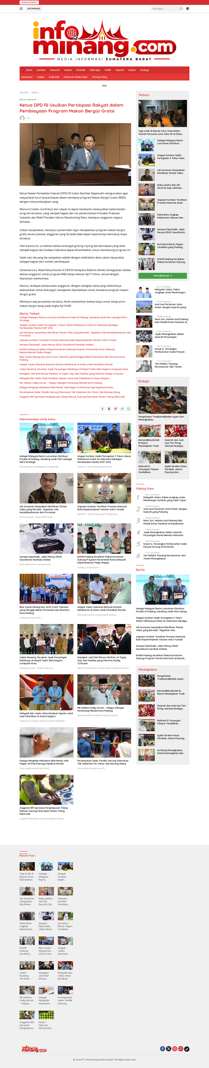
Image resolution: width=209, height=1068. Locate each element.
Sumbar (41, 70)
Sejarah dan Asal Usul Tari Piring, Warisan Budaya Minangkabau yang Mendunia (175, 443)
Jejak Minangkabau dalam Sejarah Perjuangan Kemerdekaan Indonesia (169, 335)
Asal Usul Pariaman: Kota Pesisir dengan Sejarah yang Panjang (170, 306)
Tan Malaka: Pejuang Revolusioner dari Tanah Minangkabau (168, 365)
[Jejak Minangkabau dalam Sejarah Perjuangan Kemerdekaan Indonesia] (144, 336)
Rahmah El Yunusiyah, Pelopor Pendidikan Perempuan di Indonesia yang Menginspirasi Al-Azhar (148, 469)
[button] (181, 8)
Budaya (145, 70)
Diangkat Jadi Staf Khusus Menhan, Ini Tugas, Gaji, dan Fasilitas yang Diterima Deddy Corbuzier (72, 373)
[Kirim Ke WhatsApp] (128, 408)
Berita (23, 99)
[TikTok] (186, 1049)
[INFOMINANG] (104, 39)
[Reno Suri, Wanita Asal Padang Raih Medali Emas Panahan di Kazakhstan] (144, 321)
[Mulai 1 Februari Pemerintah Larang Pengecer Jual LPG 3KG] (46, 1015)
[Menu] (22, 8)
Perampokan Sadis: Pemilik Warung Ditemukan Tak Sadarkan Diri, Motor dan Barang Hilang (70, 392)
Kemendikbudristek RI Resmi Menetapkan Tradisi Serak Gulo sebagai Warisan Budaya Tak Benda (149, 443)
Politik (108, 70)
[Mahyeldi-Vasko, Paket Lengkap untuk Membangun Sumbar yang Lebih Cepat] (144, 292)
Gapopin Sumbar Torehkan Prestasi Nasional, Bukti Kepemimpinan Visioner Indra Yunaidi (68, 340)
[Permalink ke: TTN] (22, 118)
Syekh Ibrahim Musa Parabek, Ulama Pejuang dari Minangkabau (176, 469)
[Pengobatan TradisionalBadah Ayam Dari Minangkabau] (162, 400)
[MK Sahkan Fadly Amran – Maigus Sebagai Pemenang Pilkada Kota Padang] (104, 689)
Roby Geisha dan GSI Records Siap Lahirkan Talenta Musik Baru (169, 186)
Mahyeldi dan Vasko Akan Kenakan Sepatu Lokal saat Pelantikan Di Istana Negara (65, 378)
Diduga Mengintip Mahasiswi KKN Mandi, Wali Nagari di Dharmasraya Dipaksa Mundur (67, 387)
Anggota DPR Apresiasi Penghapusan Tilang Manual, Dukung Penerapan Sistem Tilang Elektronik (72, 396)
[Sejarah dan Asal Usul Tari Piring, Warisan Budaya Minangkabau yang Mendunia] (176, 431)
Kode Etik (54, 77)
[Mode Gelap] (187, 8)
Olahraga (95, 70)
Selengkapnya (161, 275)
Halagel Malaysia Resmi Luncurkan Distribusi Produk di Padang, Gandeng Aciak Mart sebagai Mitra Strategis (73, 319)
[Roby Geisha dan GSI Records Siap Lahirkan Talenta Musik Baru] (146, 190)
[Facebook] (162, 1049)
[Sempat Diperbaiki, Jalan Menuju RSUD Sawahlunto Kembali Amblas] (46, 538)
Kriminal (80, 70)
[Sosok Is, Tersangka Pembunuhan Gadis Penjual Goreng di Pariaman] (144, 351)
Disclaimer (27, 77)
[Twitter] (168, 1049)
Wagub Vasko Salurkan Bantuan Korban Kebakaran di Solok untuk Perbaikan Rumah (66, 364)
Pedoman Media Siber (76, 77)
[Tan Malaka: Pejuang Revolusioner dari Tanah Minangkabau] (144, 366)
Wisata (68, 70)
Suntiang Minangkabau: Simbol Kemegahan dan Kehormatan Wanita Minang (170, 752)
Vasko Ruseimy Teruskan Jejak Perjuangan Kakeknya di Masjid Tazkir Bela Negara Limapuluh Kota (74, 369)
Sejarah (120, 70)
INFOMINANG (34, 8)
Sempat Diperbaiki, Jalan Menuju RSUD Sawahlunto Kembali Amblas (57, 344)
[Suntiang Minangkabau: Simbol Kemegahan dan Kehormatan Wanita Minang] (146, 755)
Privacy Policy (99, 77)
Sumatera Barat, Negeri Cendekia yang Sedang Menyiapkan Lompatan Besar (170, 246)
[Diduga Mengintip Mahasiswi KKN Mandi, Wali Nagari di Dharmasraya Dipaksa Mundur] (46, 742)
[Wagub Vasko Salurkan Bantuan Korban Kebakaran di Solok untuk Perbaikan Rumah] (104, 589)
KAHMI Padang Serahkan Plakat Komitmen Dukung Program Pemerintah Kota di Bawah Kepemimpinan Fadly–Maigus (67, 351)
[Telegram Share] (122, 408)
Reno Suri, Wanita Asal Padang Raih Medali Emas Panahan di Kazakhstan (171, 321)
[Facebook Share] (102, 408)
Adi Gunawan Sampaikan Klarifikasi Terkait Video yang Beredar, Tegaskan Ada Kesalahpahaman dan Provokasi (75, 334)
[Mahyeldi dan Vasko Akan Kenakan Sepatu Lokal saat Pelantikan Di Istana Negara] (46, 692)
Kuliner (132, 70)
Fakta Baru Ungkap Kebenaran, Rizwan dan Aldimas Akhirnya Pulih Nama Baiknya (170, 216)
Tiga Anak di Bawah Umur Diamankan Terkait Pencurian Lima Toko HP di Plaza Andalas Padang (160, 132)
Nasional (55, 70)
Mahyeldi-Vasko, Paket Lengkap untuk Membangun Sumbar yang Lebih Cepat (170, 291)
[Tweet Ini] (109, 408)
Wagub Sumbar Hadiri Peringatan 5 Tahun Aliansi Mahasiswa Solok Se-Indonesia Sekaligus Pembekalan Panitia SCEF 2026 (69, 326)
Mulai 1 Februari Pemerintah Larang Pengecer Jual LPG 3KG (46, 1025)
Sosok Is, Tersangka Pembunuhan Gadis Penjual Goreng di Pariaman (169, 350)
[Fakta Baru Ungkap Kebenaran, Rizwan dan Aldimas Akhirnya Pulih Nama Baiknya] (146, 219)
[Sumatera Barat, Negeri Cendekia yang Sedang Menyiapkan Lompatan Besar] (146, 249)
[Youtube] (180, 1049)
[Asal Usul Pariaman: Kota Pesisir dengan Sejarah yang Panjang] (144, 307)
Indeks (40, 77)
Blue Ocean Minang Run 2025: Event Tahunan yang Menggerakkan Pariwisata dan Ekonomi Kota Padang (72, 358)
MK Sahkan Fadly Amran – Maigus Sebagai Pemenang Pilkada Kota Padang (61, 382)
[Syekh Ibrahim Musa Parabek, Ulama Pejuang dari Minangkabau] (176, 457)
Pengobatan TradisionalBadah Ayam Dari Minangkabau (161, 418)
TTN (28, 118)
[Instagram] (174, 1049)
